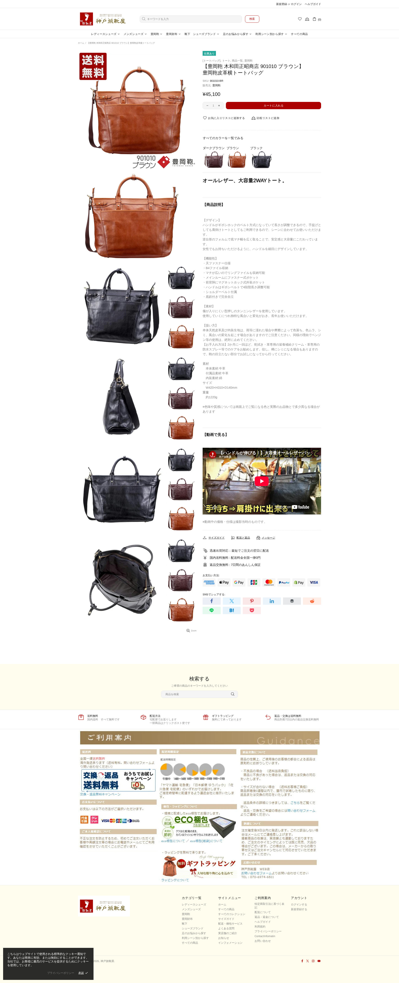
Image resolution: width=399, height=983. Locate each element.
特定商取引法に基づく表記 (269, 905)
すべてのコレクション (231, 914)
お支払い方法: (211, 575)
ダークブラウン (214, 148)
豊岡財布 (187, 918)
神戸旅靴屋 (104, 19)
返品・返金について (267, 917)
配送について (263, 912)
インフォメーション (230, 942)
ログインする (299, 904)
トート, (226, 60)
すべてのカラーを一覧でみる (223, 138)
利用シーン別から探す (195, 938)
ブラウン (233, 148)
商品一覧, (238, 60)
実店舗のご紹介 (227, 933)
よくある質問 (226, 928)
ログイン (296, 4)
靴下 (184, 923)
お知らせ (223, 938)
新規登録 (281, 4)
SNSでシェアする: (214, 594)
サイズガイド (226, 918)
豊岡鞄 (248, 60)
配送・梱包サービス (230, 923)
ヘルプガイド (313, 4)
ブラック (256, 148)
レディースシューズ (194, 904)
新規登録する (299, 909)
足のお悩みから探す (194, 933)
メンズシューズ (191, 909)
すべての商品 (190, 942)
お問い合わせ (263, 940)
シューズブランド (192, 928)
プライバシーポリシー (268, 931)
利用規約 (260, 926)
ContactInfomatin (265, 936)
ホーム (81, 43)
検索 (252, 18)
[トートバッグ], (212, 60)
